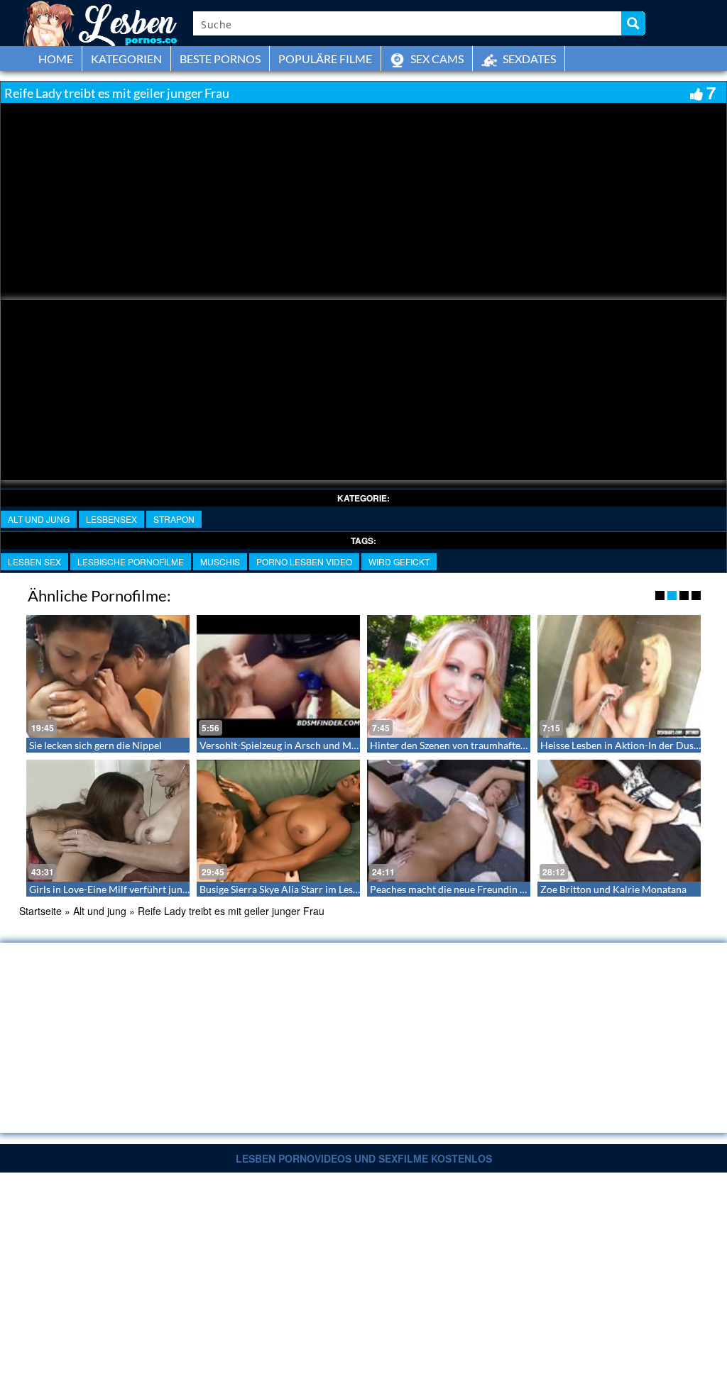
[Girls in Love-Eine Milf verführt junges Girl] (108, 821)
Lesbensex (111, 519)
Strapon (174, 519)
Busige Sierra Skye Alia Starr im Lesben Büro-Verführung (323, 889)
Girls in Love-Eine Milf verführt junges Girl (122, 889)
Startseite (40, 911)
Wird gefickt (399, 561)
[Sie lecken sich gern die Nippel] (108, 676)
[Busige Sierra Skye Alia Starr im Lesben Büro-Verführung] (278, 821)
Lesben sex (34, 561)
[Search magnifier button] (633, 23)
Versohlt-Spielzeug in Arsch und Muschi (287, 745)
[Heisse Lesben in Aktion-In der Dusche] (619, 676)
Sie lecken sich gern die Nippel (95, 745)
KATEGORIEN (126, 58)
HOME (55, 58)
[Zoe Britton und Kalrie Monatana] (619, 821)
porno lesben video (304, 561)
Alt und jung (39, 519)
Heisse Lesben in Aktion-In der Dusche (624, 745)
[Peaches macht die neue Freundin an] (448, 821)
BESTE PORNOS (220, 58)
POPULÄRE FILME (325, 58)
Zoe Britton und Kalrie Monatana (613, 889)
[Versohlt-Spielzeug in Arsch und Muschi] (278, 676)
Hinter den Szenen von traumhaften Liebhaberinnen (483, 745)
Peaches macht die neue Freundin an (450, 889)
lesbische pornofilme (130, 561)
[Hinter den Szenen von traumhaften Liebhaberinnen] (448, 676)
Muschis (220, 561)
